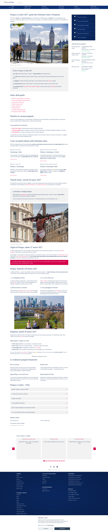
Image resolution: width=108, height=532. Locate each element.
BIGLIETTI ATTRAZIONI (83, 33)
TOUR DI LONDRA (82, 17)
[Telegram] (57, 467)
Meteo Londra (19, 488)
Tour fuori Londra (20, 509)
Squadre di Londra (20, 483)
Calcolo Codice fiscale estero (74, 498)
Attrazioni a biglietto (16, 130)
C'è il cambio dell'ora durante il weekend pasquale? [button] (23, 412)
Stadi (17, 500)
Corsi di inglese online (72, 492)
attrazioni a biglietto (36, 86)
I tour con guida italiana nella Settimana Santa (21, 100)
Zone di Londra (19, 486)
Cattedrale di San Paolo (41, 184)
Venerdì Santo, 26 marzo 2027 (18, 102)
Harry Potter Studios (27, 86)
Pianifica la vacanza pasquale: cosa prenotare (21, 98)
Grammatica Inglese (72, 490)
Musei (17, 496)
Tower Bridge (58, 290)
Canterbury (44, 481)
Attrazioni (18, 494)
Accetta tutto (62, 528)
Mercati (18, 498)
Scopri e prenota (13, 159)
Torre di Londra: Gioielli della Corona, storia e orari (54, 441)
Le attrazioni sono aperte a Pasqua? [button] (20, 393)
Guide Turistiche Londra (21, 513)
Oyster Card (44, 488)
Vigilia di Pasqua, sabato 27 (17, 104)
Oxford (43, 479)
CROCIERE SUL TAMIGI (83, 25)
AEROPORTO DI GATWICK (74, 477)
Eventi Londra (19, 481)
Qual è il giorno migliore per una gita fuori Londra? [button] (23, 407)
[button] (27, 7)
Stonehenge (44, 475)
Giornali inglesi (71, 496)
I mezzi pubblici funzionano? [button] (18, 403)
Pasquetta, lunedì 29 (16, 107)
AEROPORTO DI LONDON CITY (75, 483)
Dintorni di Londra (20, 503)
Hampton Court (21, 290)
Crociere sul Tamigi (20, 511)
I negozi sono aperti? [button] (16, 398)
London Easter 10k (24, 352)
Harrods (50, 80)
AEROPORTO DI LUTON (73, 481)
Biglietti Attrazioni (46, 490)
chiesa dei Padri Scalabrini (22, 256)
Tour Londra (19, 507)
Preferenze (46, 528)
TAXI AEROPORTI (82, 37)
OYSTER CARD (81, 29)
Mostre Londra (19, 477)
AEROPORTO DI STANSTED (74, 479)
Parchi (17, 502)
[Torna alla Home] (9, 2)
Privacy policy (50, 525)
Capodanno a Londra (72, 500)
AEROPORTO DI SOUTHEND (74, 484)
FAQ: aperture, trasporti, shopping (19, 111)
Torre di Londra (29, 290)
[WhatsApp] (54, 467)
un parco (21, 336)
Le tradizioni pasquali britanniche (18, 109)
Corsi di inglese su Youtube (73, 494)
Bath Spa (44, 483)
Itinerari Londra (19, 484)
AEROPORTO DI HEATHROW (75, 475)
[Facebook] (51, 467)
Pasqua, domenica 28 (16, 106)
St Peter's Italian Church (63, 254)
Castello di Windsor (46, 477)
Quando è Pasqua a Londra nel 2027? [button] (20, 389)
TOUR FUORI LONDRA (83, 21)
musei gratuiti (52, 86)
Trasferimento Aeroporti (21, 505)
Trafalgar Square (24, 194)
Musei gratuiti (15, 132)
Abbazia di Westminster (30, 184)
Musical (18, 479)
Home (17, 475)
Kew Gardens (44, 280)
